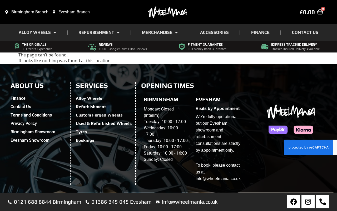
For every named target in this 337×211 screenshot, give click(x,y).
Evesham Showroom (30, 140)
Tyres (81, 131)
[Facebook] (293, 201)
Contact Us (305, 32)
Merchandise (157, 32)
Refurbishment (96, 32)
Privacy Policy (24, 123)
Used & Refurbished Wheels (104, 123)
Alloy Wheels (35, 32)
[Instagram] (308, 201)
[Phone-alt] (322, 201)
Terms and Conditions (31, 115)
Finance (260, 32)
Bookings (85, 140)
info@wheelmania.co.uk (218, 178)
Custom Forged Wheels (99, 115)
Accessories (214, 32)
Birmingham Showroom (33, 131)
